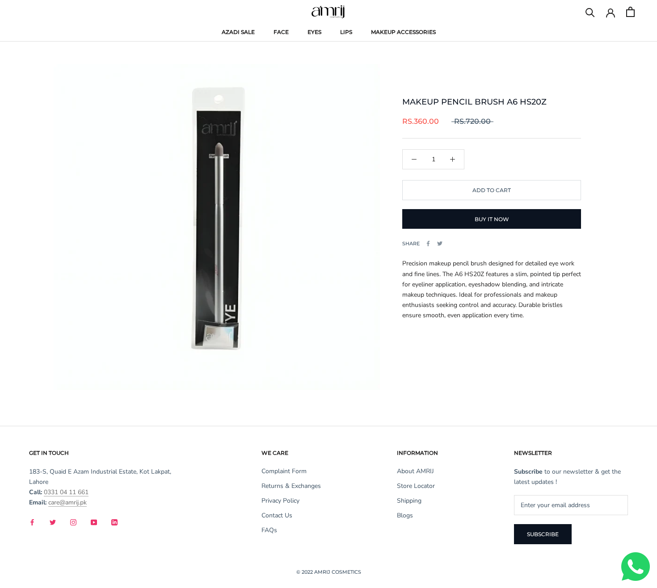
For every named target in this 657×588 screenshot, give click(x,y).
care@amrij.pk (67, 502)
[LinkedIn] (114, 522)
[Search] (590, 11)
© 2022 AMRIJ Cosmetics (328, 572)
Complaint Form (284, 471)
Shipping (409, 500)
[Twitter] (439, 243)
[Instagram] (73, 522)
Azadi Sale (238, 33)
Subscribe (543, 534)
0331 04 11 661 (66, 492)
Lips (346, 32)
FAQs (269, 530)
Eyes (314, 32)
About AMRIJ (415, 471)
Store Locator (416, 486)
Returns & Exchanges (291, 486)
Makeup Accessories (403, 32)
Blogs (405, 515)
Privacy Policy (280, 500)
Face (281, 32)
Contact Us (276, 515)
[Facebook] (428, 243)
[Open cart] (630, 12)
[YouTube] (94, 522)
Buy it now (492, 219)
